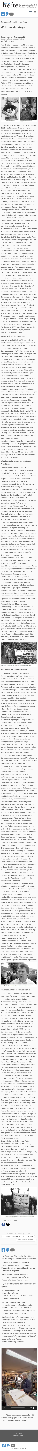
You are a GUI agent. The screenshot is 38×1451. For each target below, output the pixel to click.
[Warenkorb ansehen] (34, 12)
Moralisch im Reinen (26, 1240)
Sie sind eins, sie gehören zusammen (18, 1236)
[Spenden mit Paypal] (7, 14)
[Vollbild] (34, 1408)
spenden (5, 1287)
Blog (12, 22)
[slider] (18, 1407)
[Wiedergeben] (4, 1408)
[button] (3, 1224)
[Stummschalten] (31, 1408)
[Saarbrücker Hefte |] (19, 4)
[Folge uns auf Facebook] (3, 14)
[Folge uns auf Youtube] (11, 14)
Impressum (19, 1433)
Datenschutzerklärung (19, 1435)
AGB (19, 1438)
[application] (19, 1379)
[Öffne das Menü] (30, 12)
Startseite (5, 22)
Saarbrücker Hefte (21, 1448)
